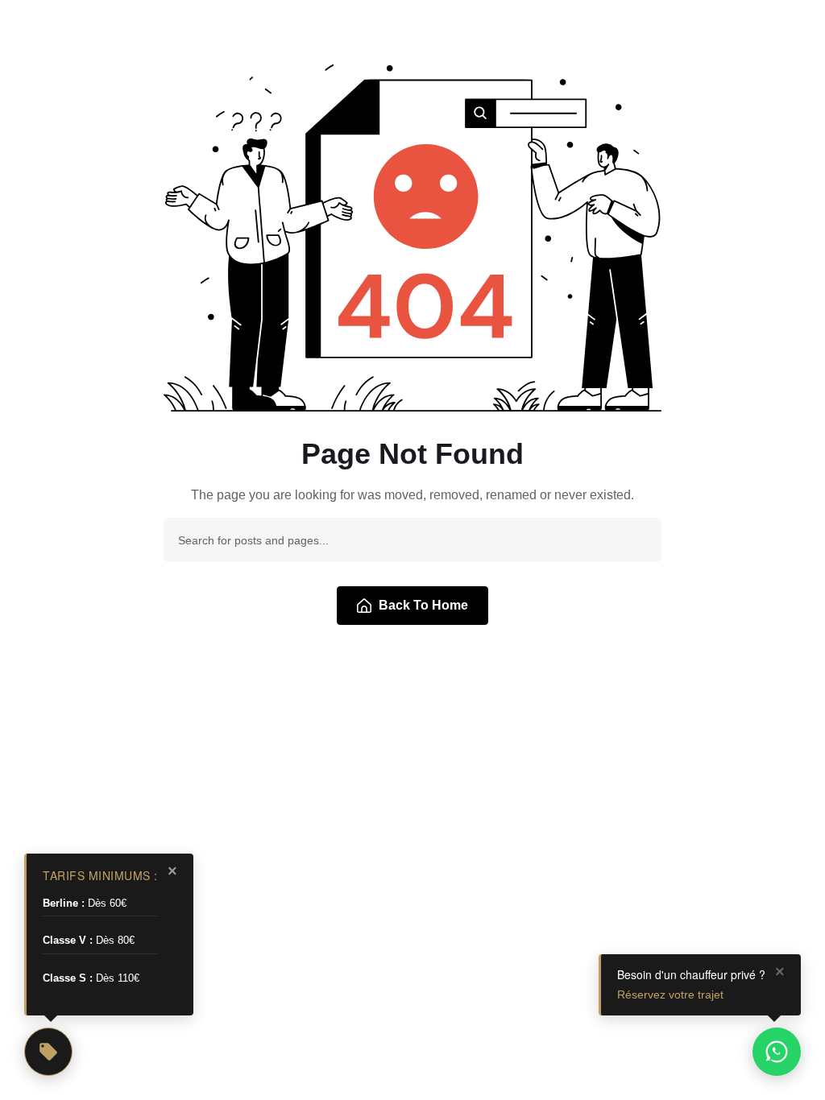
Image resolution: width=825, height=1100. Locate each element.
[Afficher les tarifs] (48, 1052)
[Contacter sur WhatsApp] (776, 1052)
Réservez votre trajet (670, 994)
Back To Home (423, 605)
